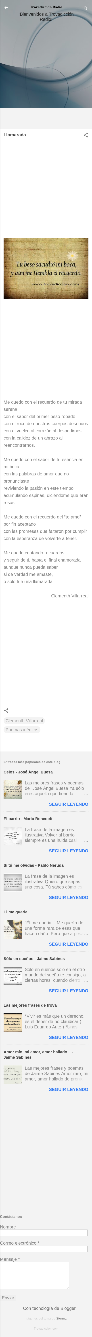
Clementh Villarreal (24, 720)
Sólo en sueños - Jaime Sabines (34, 958)
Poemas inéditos (22, 729)
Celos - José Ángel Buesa (28, 772)
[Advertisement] (46, 77)
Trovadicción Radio (46, 7)
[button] (85, 136)
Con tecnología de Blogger (49, 1308)
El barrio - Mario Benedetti (29, 819)
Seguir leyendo (68, 804)
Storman (62, 1318)
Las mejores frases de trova (30, 1005)
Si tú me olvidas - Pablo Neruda (34, 865)
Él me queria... (17, 912)
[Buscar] (85, 9)
